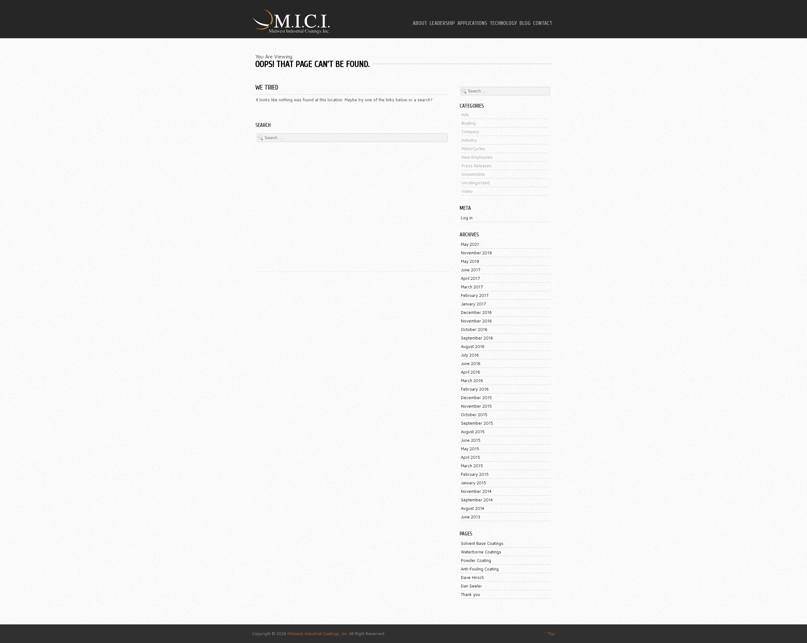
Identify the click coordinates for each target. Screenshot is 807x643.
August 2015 (473, 431)
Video (467, 191)
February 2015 (475, 474)
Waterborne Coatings (481, 551)
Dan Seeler (471, 585)
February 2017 (474, 295)
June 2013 (470, 516)
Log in (467, 217)
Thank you (470, 594)
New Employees (477, 157)
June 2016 (470, 363)
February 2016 (475, 389)
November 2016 (476, 320)
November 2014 (476, 491)
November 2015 (476, 406)
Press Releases (476, 165)
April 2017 (470, 278)
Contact (542, 23)
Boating (469, 123)
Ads (465, 114)
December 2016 (476, 312)
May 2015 (470, 448)
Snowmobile (473, 174)
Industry (469, 140)
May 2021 (470, 244)
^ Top (549, 633)
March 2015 (472, 465)
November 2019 (476, 252)
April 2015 (470, 457)
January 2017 (473, 303)
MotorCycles (473, 148)
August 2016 (473, 346)
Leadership (442, 23)
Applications (472, 23)
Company (470, 131)
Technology (503, 23)
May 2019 (470, 261)
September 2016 (477, 337)
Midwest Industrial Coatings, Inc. (317, 633)
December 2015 (476, 397)
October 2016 (474, 329)
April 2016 (470, 372)
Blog (525, 23)
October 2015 (474, 414)
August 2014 (472, 508)
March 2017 (472, 286)
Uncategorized (476, 182)
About (420, 23)
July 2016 (470, 354)
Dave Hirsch (472, 577)
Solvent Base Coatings (482, 543)
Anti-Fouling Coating (480, 568)
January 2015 (473, 482)
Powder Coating (476, 560)
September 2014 (477, 499)
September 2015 (477, 423)
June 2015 (470, 440)
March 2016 (472, 380)
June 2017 (470, 269)
